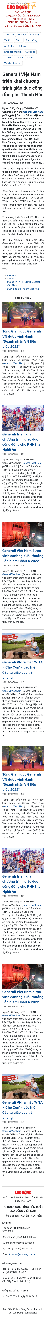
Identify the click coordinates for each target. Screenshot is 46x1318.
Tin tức (8, 40)
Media (30, 57)
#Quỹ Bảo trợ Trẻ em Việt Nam (23, 288)
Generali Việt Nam (33, 111)
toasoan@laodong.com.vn (22, 1254)
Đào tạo (22, 34)
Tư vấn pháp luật (12, 63)
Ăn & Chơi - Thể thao (15, 46)
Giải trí (19, 40)
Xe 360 (8, 57)
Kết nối (19, 57)
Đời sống (35, 34)
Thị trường (31, 40)
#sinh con (12, 275)
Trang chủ (9, 34)
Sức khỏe (30, 51)
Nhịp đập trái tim (13, 51)
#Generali (12, 278)
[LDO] (23, 315)
